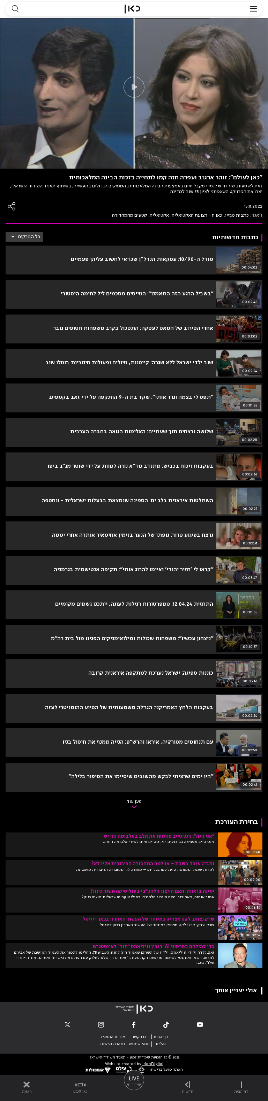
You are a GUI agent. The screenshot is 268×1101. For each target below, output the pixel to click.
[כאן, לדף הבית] (132, 9)
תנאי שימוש (139, 1044)
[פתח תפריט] (253, 9)
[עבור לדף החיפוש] (15, 9)
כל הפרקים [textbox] (29, 236)
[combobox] (24, 237)
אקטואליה (159, 215)
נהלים (161, 1044)
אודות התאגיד (112, 1037)
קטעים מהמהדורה (129, 215)
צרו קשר (139, 1037)
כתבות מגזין (237, 215)
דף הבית (161, 1037)
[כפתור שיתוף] (12, 206)
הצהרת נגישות (112, 1044)
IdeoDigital (152, 1064)
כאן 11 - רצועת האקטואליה (197, 215)
